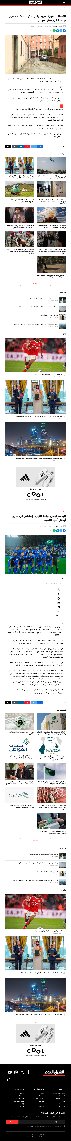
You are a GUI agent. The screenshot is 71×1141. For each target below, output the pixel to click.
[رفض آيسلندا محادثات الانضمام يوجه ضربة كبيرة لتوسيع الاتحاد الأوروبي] (19, 189)
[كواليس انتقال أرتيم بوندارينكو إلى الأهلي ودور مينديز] (62, 300)
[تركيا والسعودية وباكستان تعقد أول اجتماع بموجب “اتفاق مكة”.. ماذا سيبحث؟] (19, 165)
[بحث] (7, 2)
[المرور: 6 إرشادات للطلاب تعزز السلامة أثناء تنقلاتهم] (19, 721)
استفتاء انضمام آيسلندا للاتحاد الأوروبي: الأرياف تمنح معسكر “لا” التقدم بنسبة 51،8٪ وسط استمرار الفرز (52, 201)
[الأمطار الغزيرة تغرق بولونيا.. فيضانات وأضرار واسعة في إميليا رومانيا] (35, 54)
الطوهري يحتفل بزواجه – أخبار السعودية (47, 315)
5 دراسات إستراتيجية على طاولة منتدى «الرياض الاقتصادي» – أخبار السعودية (39, 458)
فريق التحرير (56, 26)
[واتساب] (54, 30)
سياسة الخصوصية (36, 1126)
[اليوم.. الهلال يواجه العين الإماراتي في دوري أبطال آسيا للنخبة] (35, 554)
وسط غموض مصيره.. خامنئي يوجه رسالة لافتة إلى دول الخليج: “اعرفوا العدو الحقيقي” (20, 226)
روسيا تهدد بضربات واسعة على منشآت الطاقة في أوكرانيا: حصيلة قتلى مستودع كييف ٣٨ (52, 226)
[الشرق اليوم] (35, 2)
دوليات (64, 12)
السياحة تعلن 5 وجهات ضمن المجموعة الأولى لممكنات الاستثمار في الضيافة (21, 807)
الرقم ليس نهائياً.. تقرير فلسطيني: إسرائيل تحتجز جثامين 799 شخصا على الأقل (51, 276)
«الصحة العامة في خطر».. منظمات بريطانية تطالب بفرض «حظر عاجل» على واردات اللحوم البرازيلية (52, 807)
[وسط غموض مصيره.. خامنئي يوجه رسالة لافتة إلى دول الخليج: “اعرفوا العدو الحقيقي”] (19, 215)
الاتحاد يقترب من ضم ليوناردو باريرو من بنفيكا (48, 375)
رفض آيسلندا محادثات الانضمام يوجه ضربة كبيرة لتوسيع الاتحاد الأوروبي (19, 201)
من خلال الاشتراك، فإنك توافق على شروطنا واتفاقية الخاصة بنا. (45, 1126)
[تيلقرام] (57, 30)
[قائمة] (64, 2)
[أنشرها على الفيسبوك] (64, 30)
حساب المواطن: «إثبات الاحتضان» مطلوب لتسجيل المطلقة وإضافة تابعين (21, 757)
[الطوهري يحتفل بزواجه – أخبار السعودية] (62, 317)
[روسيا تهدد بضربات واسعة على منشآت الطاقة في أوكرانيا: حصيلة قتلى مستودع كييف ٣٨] (51, 215)
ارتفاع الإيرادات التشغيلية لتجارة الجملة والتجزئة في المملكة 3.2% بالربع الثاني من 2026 (52, 783)
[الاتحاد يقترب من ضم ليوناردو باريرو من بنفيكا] (35, 355)
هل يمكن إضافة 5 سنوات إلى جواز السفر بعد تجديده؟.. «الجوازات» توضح (53, 832)
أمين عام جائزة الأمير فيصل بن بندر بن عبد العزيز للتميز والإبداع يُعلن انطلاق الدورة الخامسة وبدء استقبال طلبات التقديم (52, 758)
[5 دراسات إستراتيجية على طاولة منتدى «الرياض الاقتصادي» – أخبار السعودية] (35, 439)
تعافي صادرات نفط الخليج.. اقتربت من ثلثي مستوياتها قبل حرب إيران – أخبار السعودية (35, 324)
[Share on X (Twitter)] (60, 30)
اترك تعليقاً (35, 284)
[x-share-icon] (58, 595)
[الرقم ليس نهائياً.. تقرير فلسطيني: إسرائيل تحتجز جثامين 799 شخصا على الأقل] (51, 264)
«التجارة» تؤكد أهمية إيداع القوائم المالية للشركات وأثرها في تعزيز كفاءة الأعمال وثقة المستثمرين (51, 733)
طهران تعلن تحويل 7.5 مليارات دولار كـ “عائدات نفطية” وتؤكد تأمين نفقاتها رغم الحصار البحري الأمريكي (52, 251)
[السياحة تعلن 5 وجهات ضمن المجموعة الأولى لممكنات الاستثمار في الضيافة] (19, 795)
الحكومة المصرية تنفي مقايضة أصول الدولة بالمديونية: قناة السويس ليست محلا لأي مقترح (20, 783)
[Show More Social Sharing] (50, 30)
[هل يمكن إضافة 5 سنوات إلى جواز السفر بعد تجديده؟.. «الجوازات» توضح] (51, 821)
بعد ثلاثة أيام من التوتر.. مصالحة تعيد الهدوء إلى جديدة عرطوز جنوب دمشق (52, 177)
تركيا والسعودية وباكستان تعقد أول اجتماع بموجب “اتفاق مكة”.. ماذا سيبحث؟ (21, 177)
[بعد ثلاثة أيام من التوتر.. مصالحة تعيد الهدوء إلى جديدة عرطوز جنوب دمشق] (51, 165)
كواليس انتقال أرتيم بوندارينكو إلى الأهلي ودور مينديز (44, 298)
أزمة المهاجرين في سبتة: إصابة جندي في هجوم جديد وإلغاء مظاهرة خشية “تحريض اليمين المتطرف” (20, 251)
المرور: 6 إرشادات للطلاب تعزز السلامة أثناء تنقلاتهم (21, 733)
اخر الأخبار (64, 512)
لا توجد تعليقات (34, 26)
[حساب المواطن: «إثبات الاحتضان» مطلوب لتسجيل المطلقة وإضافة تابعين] (19, 745)
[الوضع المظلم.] (10, 2)
